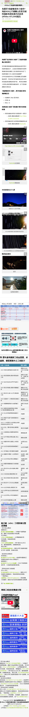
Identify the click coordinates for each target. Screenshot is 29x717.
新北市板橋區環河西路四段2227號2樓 (17, 708)
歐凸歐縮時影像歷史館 (6, 548)
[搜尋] (27, 3)
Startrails (22, 124)
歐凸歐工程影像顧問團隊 (7, 531)
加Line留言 (22, 706)
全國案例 (11, 3)
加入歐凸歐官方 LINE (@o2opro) (10, 572)
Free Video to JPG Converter (13, 146)
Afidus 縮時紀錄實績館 (7, 543)
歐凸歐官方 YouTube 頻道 (8, 557)
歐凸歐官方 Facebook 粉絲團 (8, 563)
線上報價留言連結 (8, 583)
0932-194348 (16, 1)
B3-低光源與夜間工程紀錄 (10, 21)
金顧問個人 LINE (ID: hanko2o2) (10, 578)
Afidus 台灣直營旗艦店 (7, 537)
